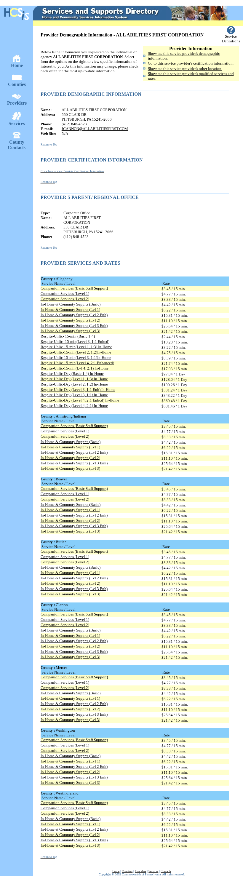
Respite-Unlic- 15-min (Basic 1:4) (68, 336)
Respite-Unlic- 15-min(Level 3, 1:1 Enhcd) (75, 341)
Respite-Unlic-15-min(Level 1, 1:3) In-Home (76, 347)
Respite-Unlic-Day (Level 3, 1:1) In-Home (74, 395)
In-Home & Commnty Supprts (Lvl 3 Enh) (74, 325)
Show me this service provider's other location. (185, 68)
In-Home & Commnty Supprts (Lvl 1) (70, 309)
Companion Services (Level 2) (65, 299)
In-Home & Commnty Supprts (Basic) (70, 304)
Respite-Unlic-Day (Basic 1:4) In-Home (72, 373)
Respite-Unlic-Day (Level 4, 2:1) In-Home (74, 405)
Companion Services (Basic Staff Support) (74, 288)
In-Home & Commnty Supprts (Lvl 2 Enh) (74, 315)
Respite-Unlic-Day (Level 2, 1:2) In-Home (74, 384)
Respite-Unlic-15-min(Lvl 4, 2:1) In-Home (74, 368)
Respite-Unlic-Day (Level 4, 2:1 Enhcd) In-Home (80, 400)
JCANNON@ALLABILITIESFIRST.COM (95, 129)
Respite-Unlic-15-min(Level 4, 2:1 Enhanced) (77, 363)
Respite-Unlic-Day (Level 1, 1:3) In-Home (74, 379)
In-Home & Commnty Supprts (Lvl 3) (70, 331)
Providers (140, 871)
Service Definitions (231, 38)
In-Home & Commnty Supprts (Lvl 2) (70, 320)
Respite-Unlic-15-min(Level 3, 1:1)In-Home (76, 357)
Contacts (166, 871)
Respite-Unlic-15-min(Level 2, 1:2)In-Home (76, 352)
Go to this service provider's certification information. (191, 63)
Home (115, 871)
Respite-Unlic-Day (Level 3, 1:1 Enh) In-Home (78, 389)
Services (153, 871)
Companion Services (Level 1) (65, 293)
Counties (127, 871)
